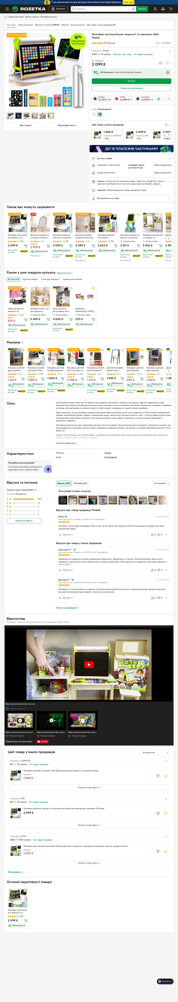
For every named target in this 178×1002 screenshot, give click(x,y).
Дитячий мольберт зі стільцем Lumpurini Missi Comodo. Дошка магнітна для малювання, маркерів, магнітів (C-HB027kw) (40, 236)
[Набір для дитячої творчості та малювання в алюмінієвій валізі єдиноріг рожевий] (18, 296)
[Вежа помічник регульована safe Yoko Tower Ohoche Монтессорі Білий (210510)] (63, 296)
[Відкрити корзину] (171, 9)
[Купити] (26, 245)
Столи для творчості (50, 279)
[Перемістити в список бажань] (167, 63)
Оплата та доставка (88, 788)
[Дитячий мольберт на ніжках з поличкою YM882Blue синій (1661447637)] (130, 223)
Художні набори (30, 279)
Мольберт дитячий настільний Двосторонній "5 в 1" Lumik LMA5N (107, 236)
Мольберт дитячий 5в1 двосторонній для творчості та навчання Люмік (55, 369)
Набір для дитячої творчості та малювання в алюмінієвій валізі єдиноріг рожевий (16, 310)
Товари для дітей (16, 17)
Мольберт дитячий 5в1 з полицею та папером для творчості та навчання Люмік (75, 369)
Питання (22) (80, 483)
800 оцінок (25, 840)
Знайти (142, 9)
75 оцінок (106, 54)
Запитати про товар (122, 54)
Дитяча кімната (32, 17)
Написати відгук (24, 521)
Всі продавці (14, 872)
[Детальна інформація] (22, 342)
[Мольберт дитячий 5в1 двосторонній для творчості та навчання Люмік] (56, 357)
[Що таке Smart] (24, 251)
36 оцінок (22, 764)
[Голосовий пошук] (133, 9)
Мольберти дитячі (49, 17)
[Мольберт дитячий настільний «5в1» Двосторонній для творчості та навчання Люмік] (36, 357)
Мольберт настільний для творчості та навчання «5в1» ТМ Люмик (17, 236)
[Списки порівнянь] (163, 9)
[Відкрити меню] (7, 9)
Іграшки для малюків (72, 279)
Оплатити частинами (132, 88)
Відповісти (68, 535)
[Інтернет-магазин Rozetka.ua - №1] (29, 9)
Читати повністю (66, 443)
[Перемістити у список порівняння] (160, 63)
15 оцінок (22, 802)
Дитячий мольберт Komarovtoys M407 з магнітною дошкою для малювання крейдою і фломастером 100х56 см (115, 369)
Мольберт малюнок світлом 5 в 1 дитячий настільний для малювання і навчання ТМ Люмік (63, 236)
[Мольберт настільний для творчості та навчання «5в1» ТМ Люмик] (18, 223)
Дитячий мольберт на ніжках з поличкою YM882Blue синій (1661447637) (129, 236)
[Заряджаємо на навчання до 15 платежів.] (132, 148)
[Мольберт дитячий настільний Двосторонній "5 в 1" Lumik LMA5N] (108, 223)
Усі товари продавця (143, 54)
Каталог (60, 9)
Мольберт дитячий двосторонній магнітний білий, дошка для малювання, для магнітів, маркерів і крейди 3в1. (154, 369)
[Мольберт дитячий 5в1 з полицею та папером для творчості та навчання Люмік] (76, 357)
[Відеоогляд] (11, 100)
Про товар (11, 25)
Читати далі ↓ (64, 564)
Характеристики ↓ (67, 125)
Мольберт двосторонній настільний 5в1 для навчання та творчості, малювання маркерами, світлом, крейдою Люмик (76, 846)
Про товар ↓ (26, 125)
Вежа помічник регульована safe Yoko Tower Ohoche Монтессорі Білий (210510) (62, 310)
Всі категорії (13, 279)
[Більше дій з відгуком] (166, 535)
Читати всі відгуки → (67, 608)
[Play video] (89, 664)
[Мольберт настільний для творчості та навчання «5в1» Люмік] (18, 898)
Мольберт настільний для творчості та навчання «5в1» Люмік (18, 911)
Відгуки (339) (63, 483)
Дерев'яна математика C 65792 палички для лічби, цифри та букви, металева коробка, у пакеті (84, 310)
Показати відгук (17, 709)
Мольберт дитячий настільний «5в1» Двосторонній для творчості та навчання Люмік (36, 369)
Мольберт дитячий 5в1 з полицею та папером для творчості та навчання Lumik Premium (153, 236)
